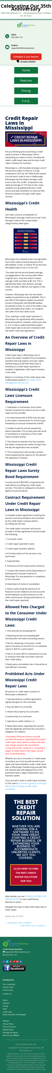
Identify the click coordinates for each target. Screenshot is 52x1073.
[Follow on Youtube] (10, 961)
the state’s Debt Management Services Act (23, 381)
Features (26, 80)
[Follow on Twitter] (7, 961)
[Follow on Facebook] (4, 961)
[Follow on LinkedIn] (21, 961)
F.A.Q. (26, 101)
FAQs (5, 1009)
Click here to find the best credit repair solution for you (26, 875)
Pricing (26, 91)
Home (26, 70)
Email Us (14, 45)
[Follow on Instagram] (17, 961)
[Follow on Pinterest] (14, 961)
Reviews (6, 1021)
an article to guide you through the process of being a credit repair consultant (25, 786)
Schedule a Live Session (26, 56)
